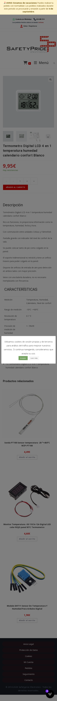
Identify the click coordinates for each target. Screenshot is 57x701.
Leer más (34, 358)
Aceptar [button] (23, 358)
